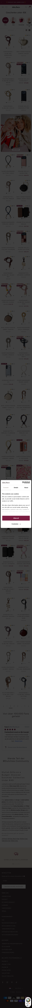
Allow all (16, 518)
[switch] (28, 1005)
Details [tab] (16, 487)
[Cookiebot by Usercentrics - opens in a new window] (22, 482)
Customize (15, 524)
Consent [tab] (5, 487)
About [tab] (26, 487)
